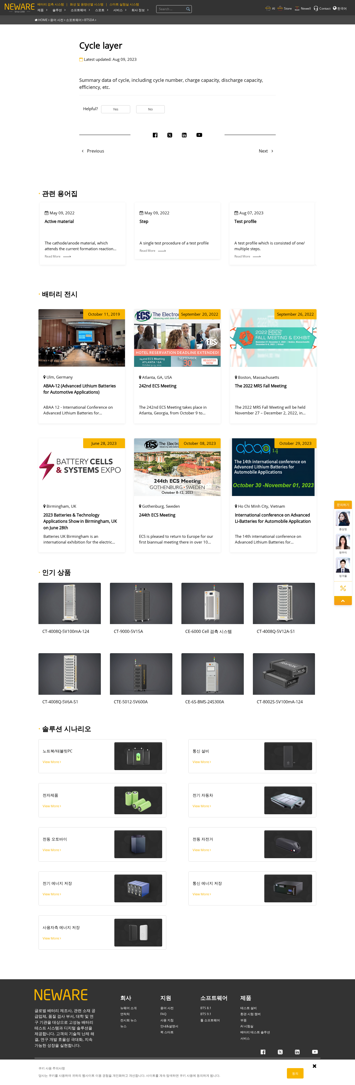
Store (288, 8)
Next (264, 151)
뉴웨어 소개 (128, 1008)
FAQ (163, 1014)
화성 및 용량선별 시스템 (86, 4)
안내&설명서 (169, 1026)
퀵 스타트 (167, 1032)
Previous (95, 151)
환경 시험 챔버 (250, 1014)
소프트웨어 (78, 10)
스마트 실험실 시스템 (124, 4)
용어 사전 (56, 20)
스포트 (99, 10)
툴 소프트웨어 (210, 1020)
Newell (306, 8)
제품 (40, 10)
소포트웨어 (74, 20)
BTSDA (89, 20)
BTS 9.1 (205, 1014)
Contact (325, 8)
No (150, 109)
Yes (115, 109)
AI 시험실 (246, 1026)
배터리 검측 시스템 (50, 4)
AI (273, 8)
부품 (243, 1020)
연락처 (125, 1014)
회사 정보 (138, 10)
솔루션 (57, 10)
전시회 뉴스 (128, 1020)
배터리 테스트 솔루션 (255, 1032)
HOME (43, 20)
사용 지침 (167, 1020)
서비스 (118, 10)
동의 (295, 1073)
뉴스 (123, 1026)
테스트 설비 (248, 1008)
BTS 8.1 (205, 1008)
